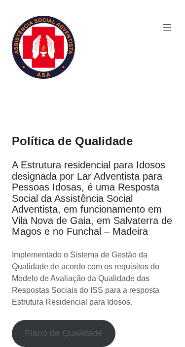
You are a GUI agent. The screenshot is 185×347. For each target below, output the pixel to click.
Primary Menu (167, 27)
